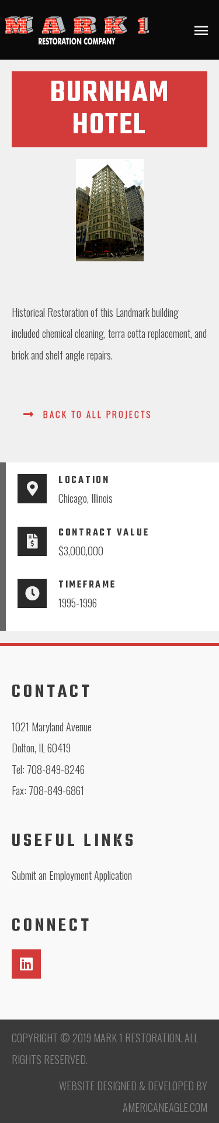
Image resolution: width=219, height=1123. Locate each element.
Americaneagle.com (165, 1107)
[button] (87, 413)
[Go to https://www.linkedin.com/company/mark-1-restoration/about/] (26, 964)
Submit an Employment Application (72, 875)
